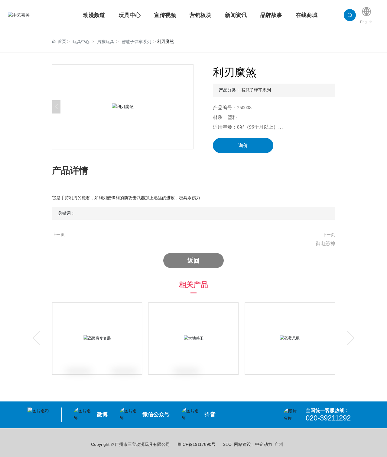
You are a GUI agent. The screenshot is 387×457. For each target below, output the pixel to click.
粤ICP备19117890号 (196, 444)
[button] (189, 106)
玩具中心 (81, 41)
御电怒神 (325, 243)
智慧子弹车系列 (136, 41)
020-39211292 (328, 418)
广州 (279, 444)
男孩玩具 (105, 41)
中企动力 (263, 444)
